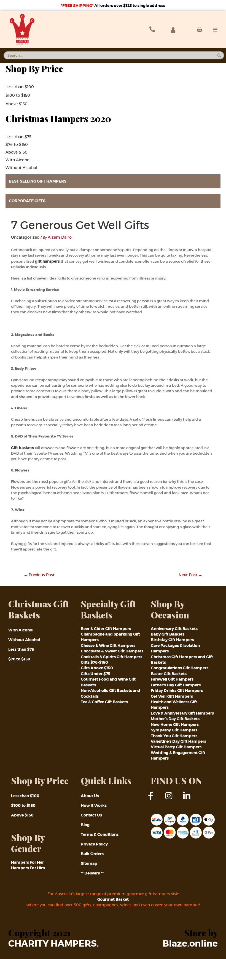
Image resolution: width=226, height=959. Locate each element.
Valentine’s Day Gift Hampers (178, 741)
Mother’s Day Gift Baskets (175, 718)
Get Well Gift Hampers (172, 696)
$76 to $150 (17, 144)
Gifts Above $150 (97, 667)
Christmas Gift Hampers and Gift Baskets (182, 659)
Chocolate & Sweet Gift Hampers (112, 651)
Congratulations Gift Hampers (179, 667)
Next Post (190, 574)
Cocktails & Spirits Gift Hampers (111, 656)
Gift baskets (23, 447)
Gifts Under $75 (95, 673)
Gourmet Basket (113, 899)
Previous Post (39, 574)
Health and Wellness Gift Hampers (174, 704)
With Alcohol (18, 159)
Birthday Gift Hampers (172, 639)
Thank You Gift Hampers (174, 735)
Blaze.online (190, 943)
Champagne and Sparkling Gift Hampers (110, 637)
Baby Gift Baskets (167, 634)
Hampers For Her (27, 862)
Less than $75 (18, 136)
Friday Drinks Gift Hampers (177, 690)
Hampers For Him (28, 867)
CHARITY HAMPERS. (53, 943)
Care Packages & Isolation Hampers (175, 648)
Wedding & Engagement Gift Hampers (178, 755)
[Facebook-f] (155, 800)
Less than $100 (20, 86)
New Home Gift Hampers (175, 724)
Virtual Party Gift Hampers (176, 746)
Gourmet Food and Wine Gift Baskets (108, 682)
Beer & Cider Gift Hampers (106, 628)
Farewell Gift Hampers (172, 679)
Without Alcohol (21, 167)
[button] (113, 181)
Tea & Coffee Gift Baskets (104, 701)
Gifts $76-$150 (94, 662)
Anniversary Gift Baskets (174, 628)
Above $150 (17, 103)
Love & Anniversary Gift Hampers (182, 713)
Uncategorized (25, 237)
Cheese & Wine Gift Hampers (108, 645)
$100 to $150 (18, 95)
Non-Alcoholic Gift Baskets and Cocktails (110, 693)
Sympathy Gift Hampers (174, 730)
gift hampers (47, 261)
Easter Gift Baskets (169, 673)
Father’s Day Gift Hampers (176, 685)
